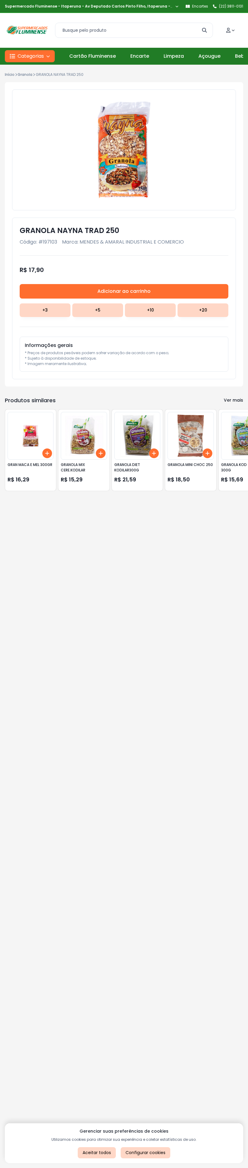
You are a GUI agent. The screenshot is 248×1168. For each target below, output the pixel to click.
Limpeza (174, 56)
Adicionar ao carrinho (124, 291)
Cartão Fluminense (92, 56)
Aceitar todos (97, 1153)
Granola (25, 74)
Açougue (209, 56)
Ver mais (233, 400)
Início (10, 74)
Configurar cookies (145, 1153)
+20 (203, 310)
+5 (97, 310)
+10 (150, 310)
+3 (45, 310)
